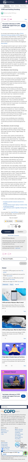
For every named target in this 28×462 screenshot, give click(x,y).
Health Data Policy (5, 447)
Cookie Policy (4, 445)
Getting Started (18, 431)
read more (17, 248)
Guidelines (17, 432)
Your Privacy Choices (5, 449)
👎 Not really (18, 221)
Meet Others (23, 5)
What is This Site (19, 429)
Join (26, 3)
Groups (17, 5)
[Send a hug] (8, 254)
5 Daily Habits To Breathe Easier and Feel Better (13, 357)
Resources (6, 5)
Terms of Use (4, 442)
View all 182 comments (13, 235)
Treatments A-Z (4, 431)
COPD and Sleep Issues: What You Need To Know (14, 329)
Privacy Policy (4, 444)
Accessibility (18, 435)
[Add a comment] (8, 19)
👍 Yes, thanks (8, 221)
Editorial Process (19, 434)
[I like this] (2, 19)
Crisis (2, 434)
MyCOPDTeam (10, 2)
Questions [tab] (20, 231)
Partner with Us (19, 437)
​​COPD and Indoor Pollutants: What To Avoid (13, 302)
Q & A (12, 5)
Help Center (4, 432)
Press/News (18, 438)
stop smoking (4, 43)
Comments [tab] (8, 231)
